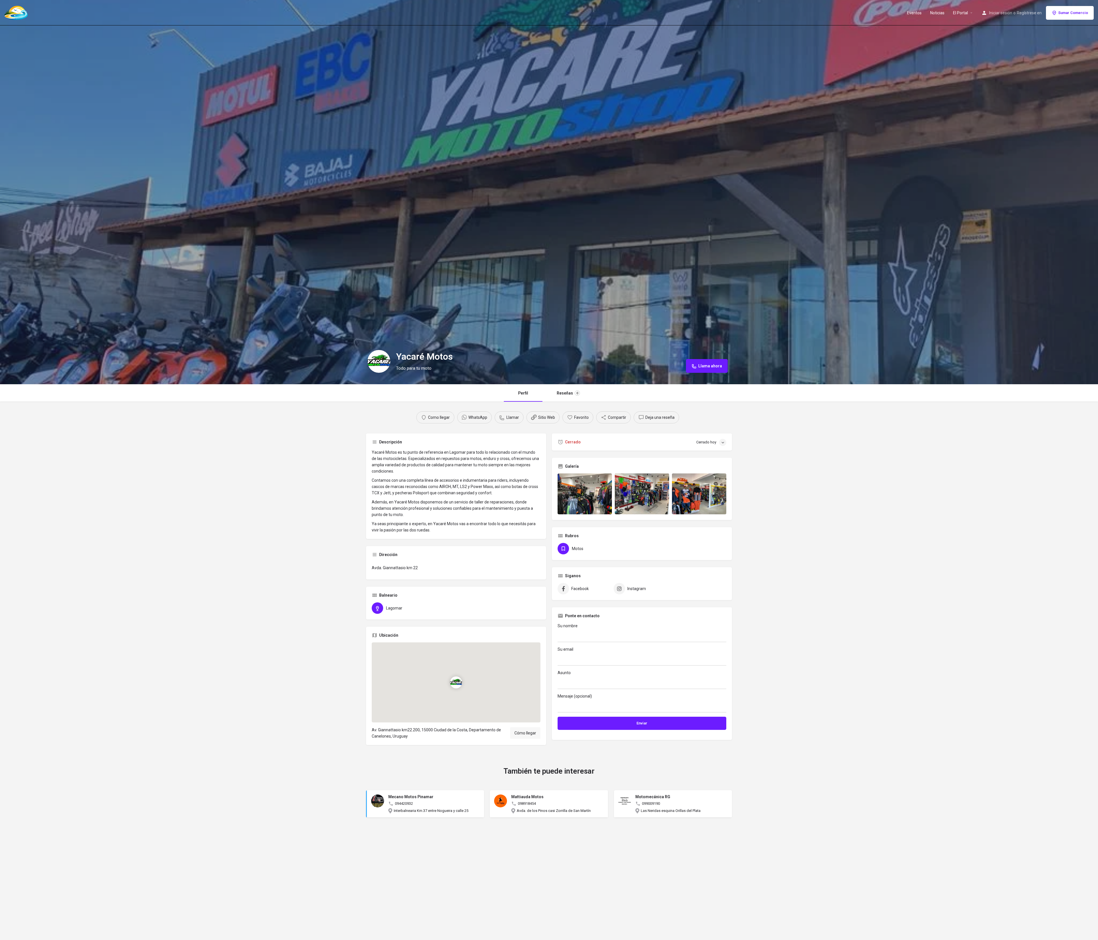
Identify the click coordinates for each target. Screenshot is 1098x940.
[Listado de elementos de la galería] (585, 493)
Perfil (523, 393)
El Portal (960, 13)
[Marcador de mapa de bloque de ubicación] (456, 682)
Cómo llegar (525, 733)
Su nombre (568, 626)
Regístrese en (1029, 13)
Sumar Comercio (1073, 13)
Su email (565, 649)
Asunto (564, 672)
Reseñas (567, 393)
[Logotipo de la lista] (378, 361)
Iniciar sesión (1000, 13)
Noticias (937, 13)
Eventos (914, 13)
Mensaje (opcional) (575, 696)
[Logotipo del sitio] (16, 12)
